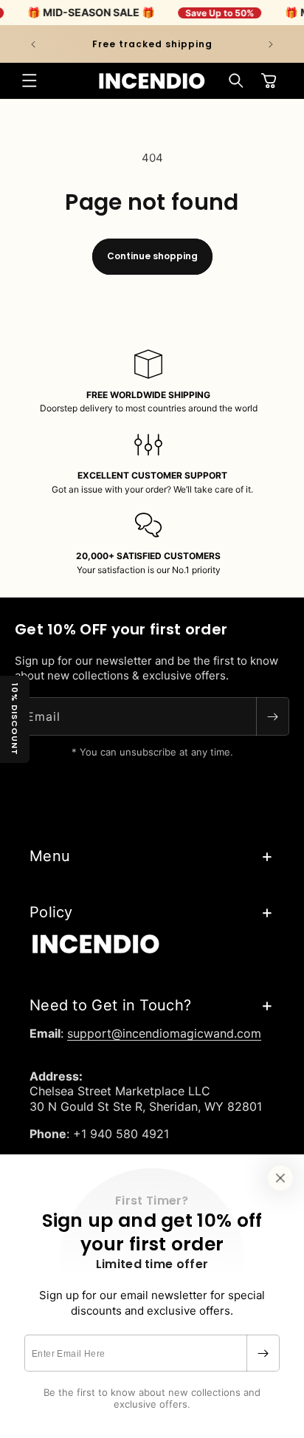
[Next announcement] (271, 44)
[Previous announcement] (33, 44)
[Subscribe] (262, 1353)
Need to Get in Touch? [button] (110, 1005)
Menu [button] (50, 856)
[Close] (280, 1178)
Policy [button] (51, 912)
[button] (29, 80)
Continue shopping (152, 256)
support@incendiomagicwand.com (164, 1033)
